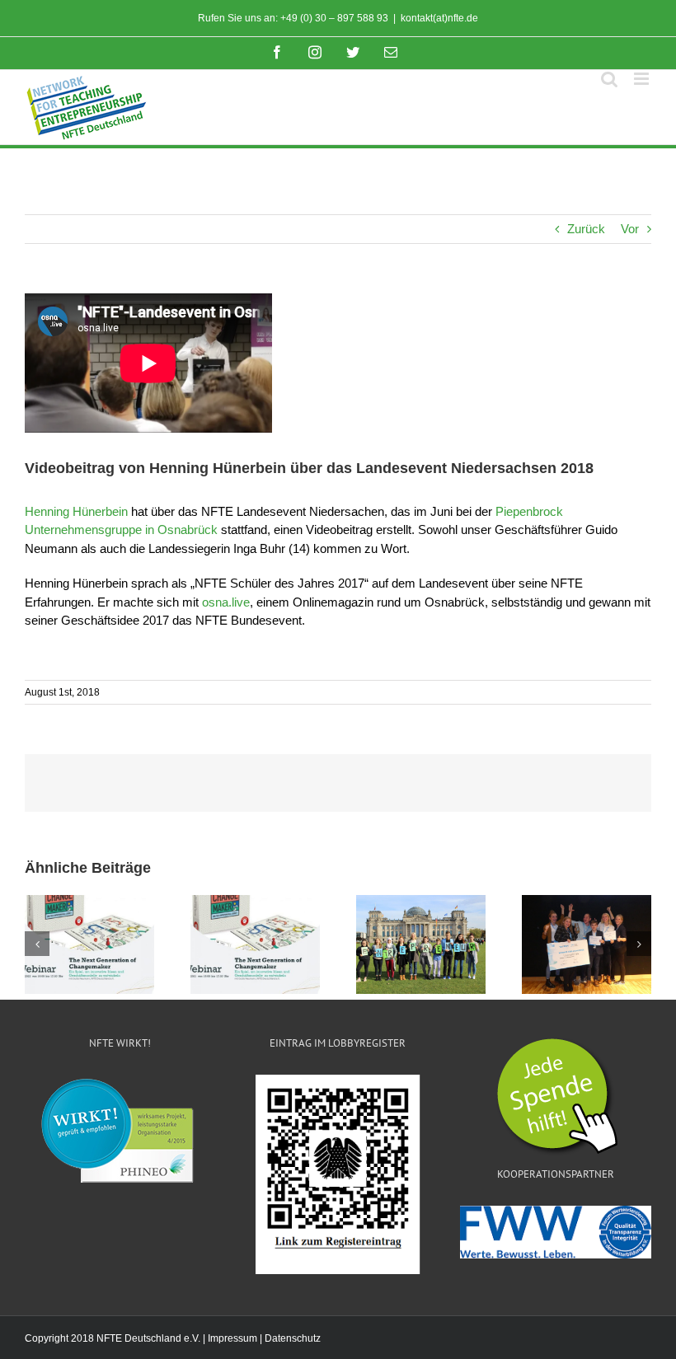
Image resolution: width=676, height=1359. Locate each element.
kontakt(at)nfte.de (439, 18)
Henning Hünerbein (76, 511)
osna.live (226, 602)
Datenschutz (293, 1338)
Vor (630, 229)
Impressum (232, 1338)
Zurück (586, 229)
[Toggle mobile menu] (642, 78)
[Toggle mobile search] (609, 78)
